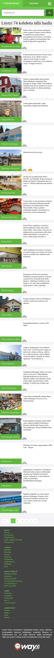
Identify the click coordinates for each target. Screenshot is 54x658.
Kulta (6, 615)
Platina (6, 617)
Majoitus (7, 550)
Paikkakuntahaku (10, 574)
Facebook (7, 593)
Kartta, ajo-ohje (10, 586)
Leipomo (7, 557)
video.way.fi (8, 598)
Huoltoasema (9, 562)
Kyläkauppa (8, 559)
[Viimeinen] (35, 520)
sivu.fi (6, 601)
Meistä (6, 533)
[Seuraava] (31, 520)
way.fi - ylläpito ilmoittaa (13, 540)
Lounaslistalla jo (10, 583)
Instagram (8, 596)
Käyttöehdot (8, 535)
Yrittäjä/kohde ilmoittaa (13, 581)
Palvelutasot (9, 542)
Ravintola (7, 552)
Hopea (6, 613)
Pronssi (7, 610)
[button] (49, 3)
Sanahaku (8, 576)
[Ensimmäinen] (4, 520)
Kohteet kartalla (10, 579)
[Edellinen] (9, 520)
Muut (6, 566)
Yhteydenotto (9, 537)
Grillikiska (7, 564)
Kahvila (7, 554)
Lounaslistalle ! (10, 603)
